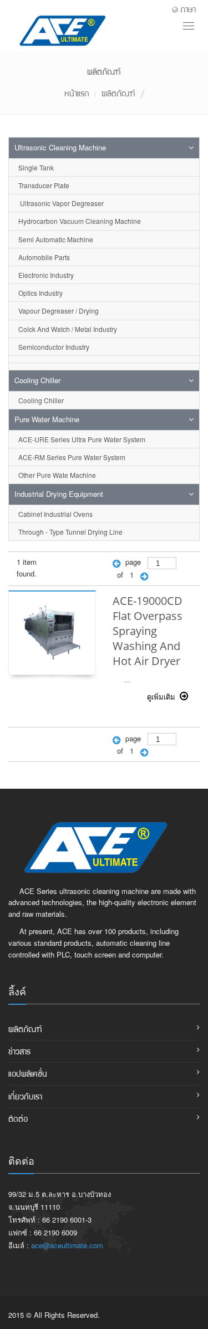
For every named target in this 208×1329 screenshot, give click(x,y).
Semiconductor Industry (53, 346)
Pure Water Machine (46, 419)
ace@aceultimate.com (67, 1245)
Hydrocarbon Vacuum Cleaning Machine (79, 221)
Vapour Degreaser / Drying (58, 310)
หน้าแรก (76, 93)
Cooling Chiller (37, 380)
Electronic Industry (46, 275)
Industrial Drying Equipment (58, 493)
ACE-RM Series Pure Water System (71, 457)
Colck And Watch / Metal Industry (67, 329)
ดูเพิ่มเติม (163, 696)
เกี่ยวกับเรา (25, 1096)
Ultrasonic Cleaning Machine (60, 147)
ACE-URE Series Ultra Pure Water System (81, 439)
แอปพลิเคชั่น (27, 1073)
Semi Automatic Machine (55, 239)
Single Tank (36, 167)
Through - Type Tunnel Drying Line (70, 531)
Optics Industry (40, 292)
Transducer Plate (43, 185)
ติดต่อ (18, 1118)
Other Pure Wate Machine (57, 475)
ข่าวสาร (19, 1051)
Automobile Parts (44, 257)
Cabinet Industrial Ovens (55, 514)
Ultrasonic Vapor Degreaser (61, 203)
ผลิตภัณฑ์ (118, 93)
